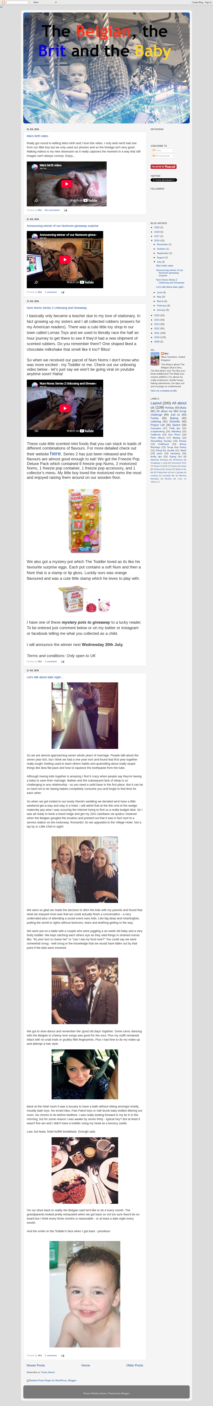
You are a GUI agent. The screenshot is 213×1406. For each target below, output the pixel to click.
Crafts (179, 479)
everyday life (168, 475)
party (159, 453)
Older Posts (134, 1365)
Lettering (156, 421)
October (161, 249)
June (160, 292)
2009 (157, 341)
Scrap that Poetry (177, 447)
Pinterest (158, 469)
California (156, 434)
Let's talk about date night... (45, 677)
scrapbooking (158, 431)
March (160, 301)
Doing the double (165, 450)
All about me (164, 411)
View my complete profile (164, 391)
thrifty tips (156, 456)
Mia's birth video (37, 136)
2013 (157, 324)
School (168, 469)
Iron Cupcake (177, 472)
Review (168, 479)
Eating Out (176, 456)
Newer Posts (36, 1365)
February (162, 305)
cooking (154, 475)
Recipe (182, 441)
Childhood (163, 444)
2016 (157, 240)
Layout (156, 403)
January (161, 310)
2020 (157, 227)
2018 (157, 232)
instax (183, 466)
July (159, 262)
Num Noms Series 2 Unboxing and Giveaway (57, 308)
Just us (175, 414)
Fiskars (174, 466)
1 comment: (51, 292)
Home (85, 1365)
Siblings (154, 482)
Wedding (176, 431)
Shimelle (174, 421)
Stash (183, 450)
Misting (176, 438)
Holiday (169, 407)
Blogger (125, 1393)
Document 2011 (179, 463)
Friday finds (162, 472)
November (163, 244)
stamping (175, 453)
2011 (157, 333)
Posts (158, 150)
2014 (157, 320)
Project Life (158, 424)
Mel (166, 353)
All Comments (162, 156)
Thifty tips (174, 428)
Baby (183, 407)
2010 (157, 337)
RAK (165, 466)
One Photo (174, 434)
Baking (174, 418)
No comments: (53, 210)
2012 (157, 328)
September (163, 253)
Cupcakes (156, 428)
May (159, 297)
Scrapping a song (159, 463)
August (161, 257)
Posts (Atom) (48, 1372)
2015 (157, 315)
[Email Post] (65, 210)
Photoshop (178, 460)
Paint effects (158, 438)
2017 (157, 236)
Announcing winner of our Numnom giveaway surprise (63, 226)
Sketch (176, 424)
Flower (157, 466)
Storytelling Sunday (161, 441)
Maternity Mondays (159, 460)
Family (155, 418)
